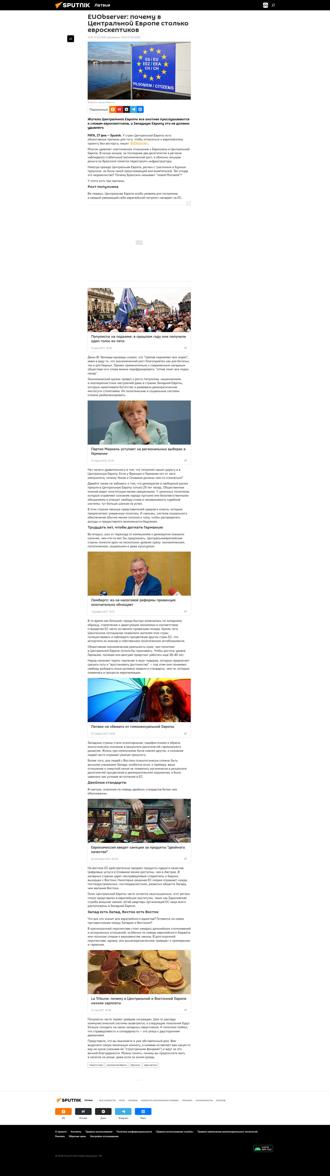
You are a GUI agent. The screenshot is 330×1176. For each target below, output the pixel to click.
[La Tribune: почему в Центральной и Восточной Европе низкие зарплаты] (139, 972)
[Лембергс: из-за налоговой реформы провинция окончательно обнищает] (139, 574)
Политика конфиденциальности (134, 1131)
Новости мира (96, 1065)
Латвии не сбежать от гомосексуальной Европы (132, 726)
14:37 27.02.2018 (97, 37)
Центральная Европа (116, 1065)
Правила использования (98, 1131)
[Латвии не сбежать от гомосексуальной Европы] (139, 700)
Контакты (76, 1131)
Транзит (187, 1100)
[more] (185, 347)
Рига (122, 1100)
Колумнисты (204, 1100)
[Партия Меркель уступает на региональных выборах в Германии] (139, 423)
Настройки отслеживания (104, 1136)
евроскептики (150, 1065)
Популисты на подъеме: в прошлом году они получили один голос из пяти (138, 338)
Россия (221, 1100)
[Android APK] (263, 1149)
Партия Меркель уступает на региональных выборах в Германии (138, 451)
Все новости (107, 1100)
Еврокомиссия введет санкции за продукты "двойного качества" (138, 849)
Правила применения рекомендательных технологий (227, 1131)
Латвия (133, 1100)
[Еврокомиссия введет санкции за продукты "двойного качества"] (139, 821)
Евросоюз (135, 1065)
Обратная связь (77, 1136)
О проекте (61, 1131)
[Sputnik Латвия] (74, 9)
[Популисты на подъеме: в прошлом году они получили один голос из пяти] (139, 310)
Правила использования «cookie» (174, 1131)
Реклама (60, 1136)
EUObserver (139, 143)
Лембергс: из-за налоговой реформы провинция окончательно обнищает (133, 602)
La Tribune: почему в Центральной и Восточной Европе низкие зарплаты (138, 1000)
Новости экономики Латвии (160, 1100)
